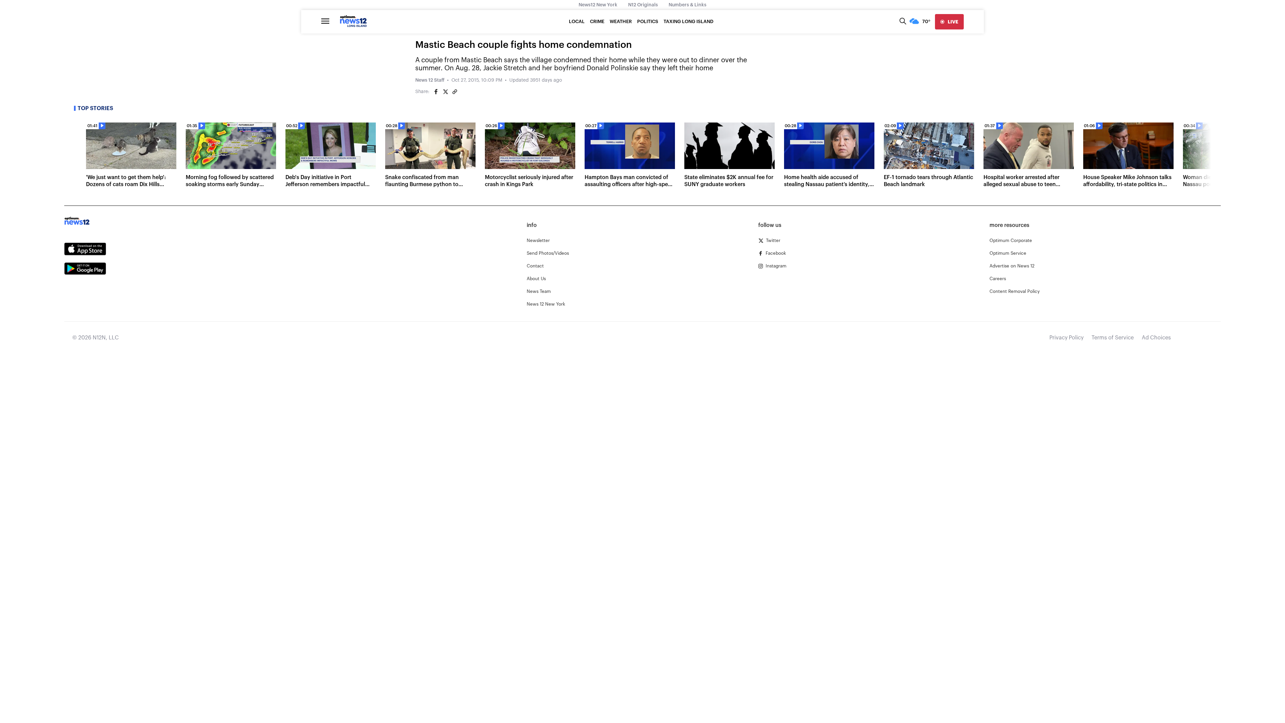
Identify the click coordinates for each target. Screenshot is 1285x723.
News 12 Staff (429, 80)
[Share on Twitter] (445, 91)
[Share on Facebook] (436, 91)
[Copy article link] (454, 91)
